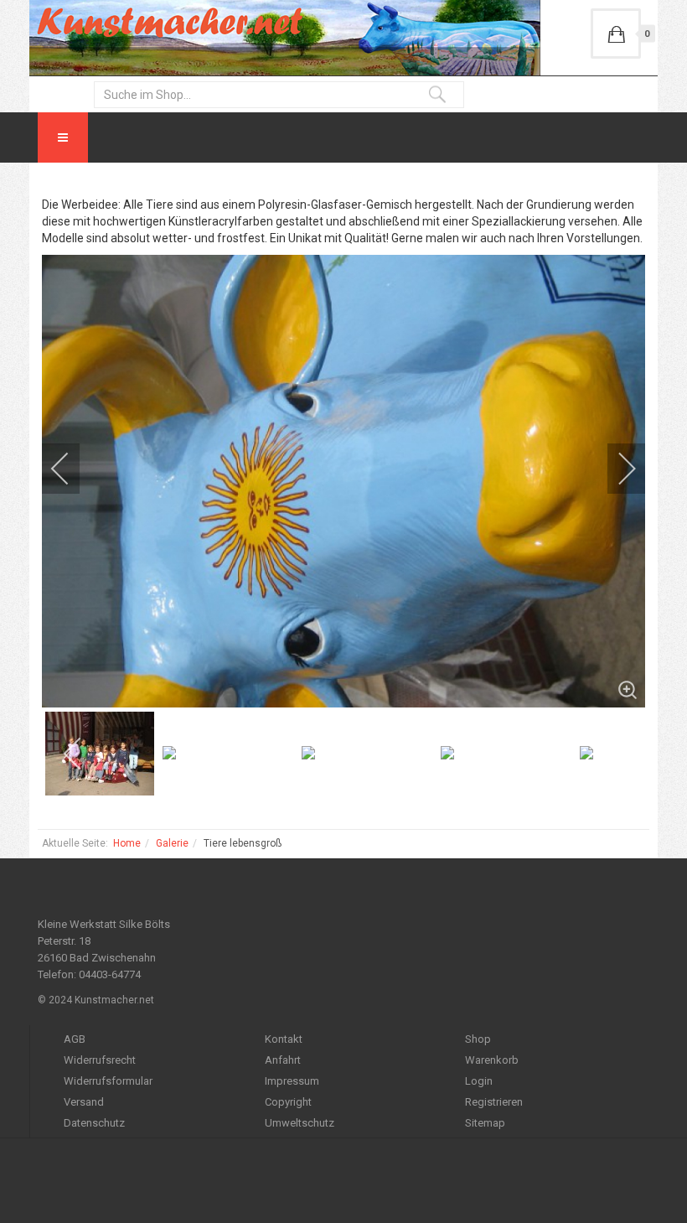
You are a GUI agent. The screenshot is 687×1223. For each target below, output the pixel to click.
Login (479, 1081)
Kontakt (283, 1039)
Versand (84, 1102)
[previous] (71, 468)
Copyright (288, 1102)
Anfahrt (283, 1060)
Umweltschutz (299, 1123)
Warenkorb (492, 1060)
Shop (478, 1039)
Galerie (172, 843)
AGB (74, 1039)
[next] (615, 468)
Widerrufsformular (108, 1081)
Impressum (292, 1081)
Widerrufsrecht (100, 1060)
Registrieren (494, 1102)
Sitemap (485, 1123)
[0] (616, 33)
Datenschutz (94, 1123)
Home (127, 843)
